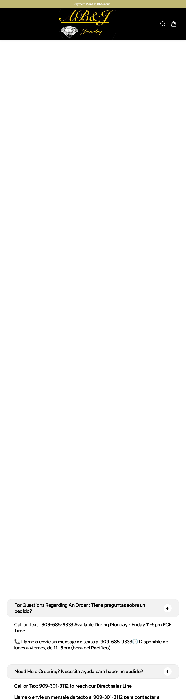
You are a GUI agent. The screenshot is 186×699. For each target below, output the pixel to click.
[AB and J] (87, 24)
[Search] (163, 24)
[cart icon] (174, 24)
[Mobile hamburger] (12, 24)
